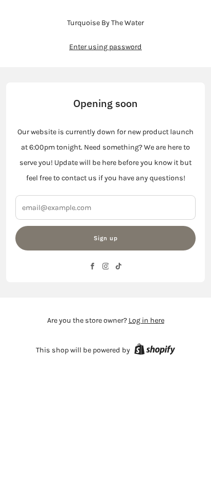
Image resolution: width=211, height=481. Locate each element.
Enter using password (105, 47)
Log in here (146, 320)
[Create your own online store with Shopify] (154, 351)
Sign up (106, 238)
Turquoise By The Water (105, 22)
